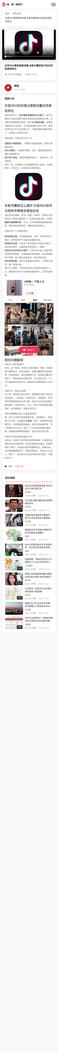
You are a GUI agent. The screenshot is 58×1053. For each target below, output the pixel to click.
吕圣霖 (28, 492)
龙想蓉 (28, 624)
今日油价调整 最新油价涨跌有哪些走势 (38, 501)
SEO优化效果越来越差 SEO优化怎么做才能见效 (38, 487)
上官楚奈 (29, 566)
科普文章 (19, 466)
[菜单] (53, 4)
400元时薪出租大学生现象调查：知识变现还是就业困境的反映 (38, 546)
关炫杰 (28, 595)
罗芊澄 (28, 507)
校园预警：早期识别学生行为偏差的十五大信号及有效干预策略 (38, 561)
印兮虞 (28, 521)
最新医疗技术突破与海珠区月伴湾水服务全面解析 (38, 531)
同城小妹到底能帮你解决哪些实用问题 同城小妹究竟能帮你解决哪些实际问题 (38, 575)
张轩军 (28, 580)
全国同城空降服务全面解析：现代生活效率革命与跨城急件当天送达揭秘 (38, 516)
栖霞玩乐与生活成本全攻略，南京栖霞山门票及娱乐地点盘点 (38, 605)
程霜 (27, 536)
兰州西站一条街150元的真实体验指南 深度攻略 (38, 590)
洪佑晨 (28, 610)
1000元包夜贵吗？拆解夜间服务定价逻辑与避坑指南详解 (39, 619)
